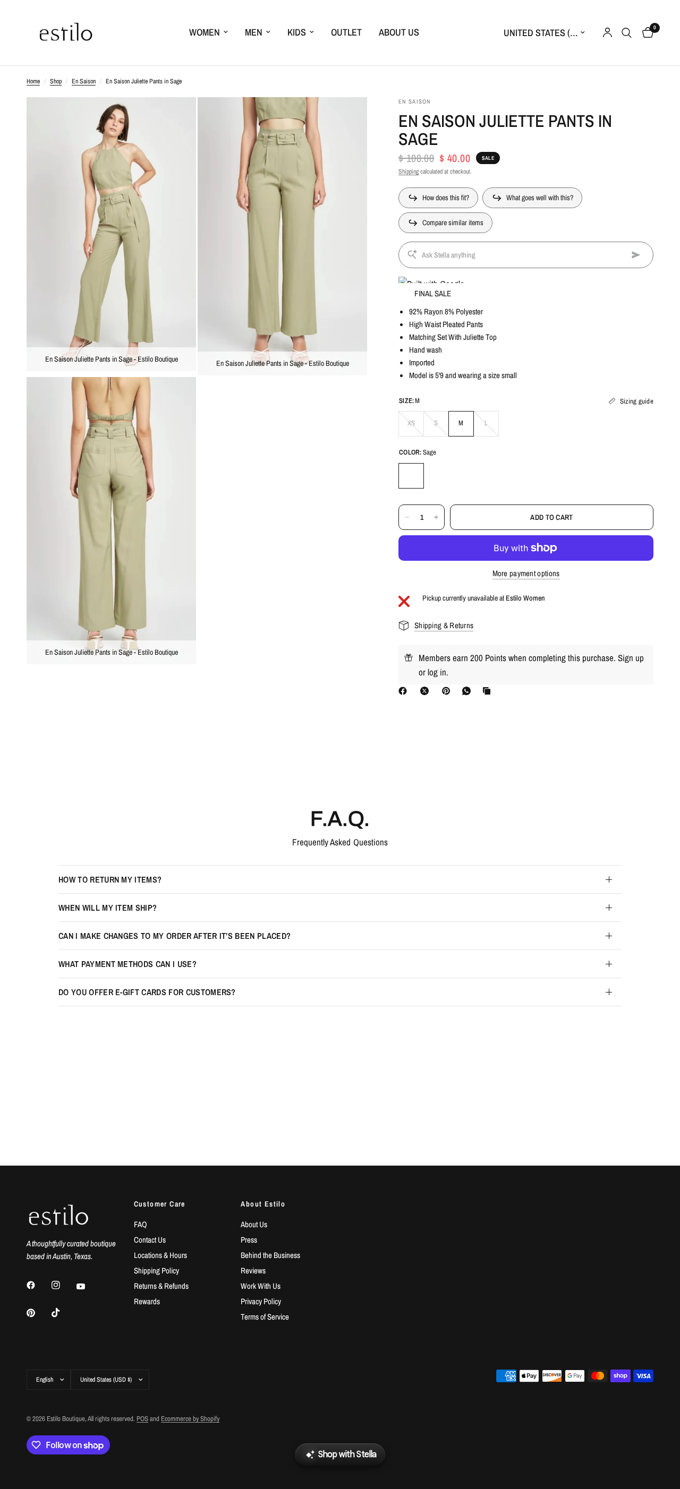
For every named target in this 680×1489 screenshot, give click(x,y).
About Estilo (263, 1204)
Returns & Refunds (161, 1285)
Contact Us (150, 1239)
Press (249, 1239)
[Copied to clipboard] (488, 690)
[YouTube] (88, 1286)
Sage (411, 476)
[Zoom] (174, 119)
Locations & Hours (160, 1255)
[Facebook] (404, 690)
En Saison (84, 81)
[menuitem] (208, 33)
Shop (56, 81)
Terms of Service (265, 1316)
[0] (645, 32)
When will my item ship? (107, 907)
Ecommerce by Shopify (190, 1418)
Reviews (253, 1270)
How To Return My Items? (110, 879)
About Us (399, 32)
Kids (296, 32)
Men (253, 32)
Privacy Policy (261, 1301)
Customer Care (159, 1204)
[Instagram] (63, 1285)
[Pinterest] (448, 690)
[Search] (626, 32)
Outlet (346, 32)
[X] (426, 690)
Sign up (631, 658)
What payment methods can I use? (127, 964)
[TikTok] (63, 1312)
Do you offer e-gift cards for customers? (147, 992)
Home (33, 81)
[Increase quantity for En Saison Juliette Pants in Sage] (436, 517)
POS (142, 1418)
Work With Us (260, 1285)
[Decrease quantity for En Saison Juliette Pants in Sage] (407, 517)
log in (437, 672)
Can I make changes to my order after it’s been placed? (174, 936)
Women (204, 32)
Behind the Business (270, 1255)
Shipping (408, 171)
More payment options (526, 573)
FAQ (140, 1224)
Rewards (147, 1301)
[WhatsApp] (468, 690)
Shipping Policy (156, 1270)
